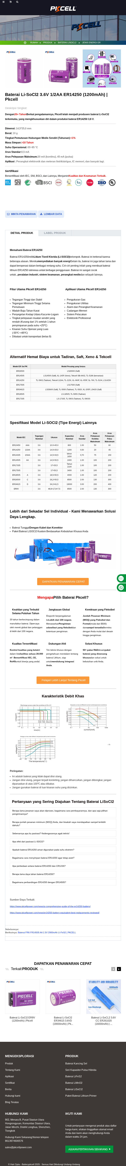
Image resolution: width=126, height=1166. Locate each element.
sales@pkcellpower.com (18, 1147)
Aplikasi (9, 1076)
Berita (8, 1089)
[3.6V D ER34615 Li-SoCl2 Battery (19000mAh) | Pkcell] (63, 996)
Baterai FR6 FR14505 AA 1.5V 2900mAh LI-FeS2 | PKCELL (47, 932)
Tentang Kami (12, 1070)
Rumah (34, 42)
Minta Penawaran (23, 214)
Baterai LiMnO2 (73, 1083)
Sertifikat (10, 1083)
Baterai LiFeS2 (73, 1076)
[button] (63, 581)
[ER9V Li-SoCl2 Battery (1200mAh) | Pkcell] (22, 996)
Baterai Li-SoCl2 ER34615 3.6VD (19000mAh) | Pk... (63, 1020)
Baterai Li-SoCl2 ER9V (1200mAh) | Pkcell (22, 1019)
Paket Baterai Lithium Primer (80, 1095)
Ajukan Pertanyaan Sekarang (87, 1149)
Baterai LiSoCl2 (67, 42)
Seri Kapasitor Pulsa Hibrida (80, 1070)
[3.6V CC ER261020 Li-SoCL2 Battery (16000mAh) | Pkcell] (104, 996)
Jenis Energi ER (91, 42)
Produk (47, 42)
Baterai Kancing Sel (76, 1063)
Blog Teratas (12, 1102)
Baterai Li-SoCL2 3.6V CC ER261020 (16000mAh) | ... (103, 1020)
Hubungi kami (12, 1095)
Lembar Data (53, 214)
